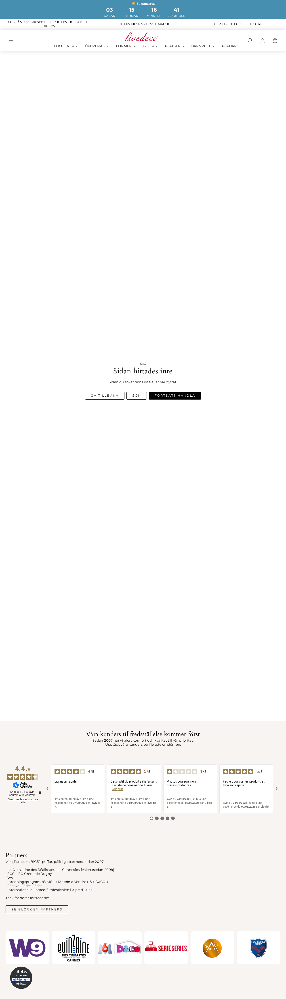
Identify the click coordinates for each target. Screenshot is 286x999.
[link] (262, 40)
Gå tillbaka (105, 396)
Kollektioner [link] (60, 46)
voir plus (117, 789)
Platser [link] (173, 46)
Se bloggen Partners (36, 909)
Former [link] (124, 46)
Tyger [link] (148, 46)
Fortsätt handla (175, 396)
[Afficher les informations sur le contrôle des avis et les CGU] (40, 792)
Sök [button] (136, 396)
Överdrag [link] (95, 46)
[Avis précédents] (47, 789)
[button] (11, 40)
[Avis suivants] (277, 789)
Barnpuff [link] (201, 46)
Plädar (229, 46)
